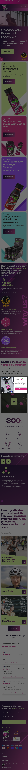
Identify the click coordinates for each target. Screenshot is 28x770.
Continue (20, 388)
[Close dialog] (26, 378)
